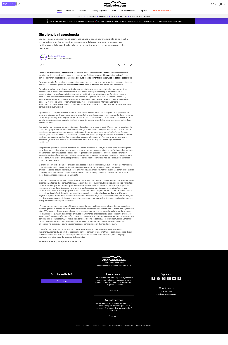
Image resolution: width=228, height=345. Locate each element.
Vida (114, 10)
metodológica (61, 78)
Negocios (123, 16)
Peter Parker (103, 16)
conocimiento (67, 72)
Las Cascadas (91, 16)
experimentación (95, 78)
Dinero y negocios (99, 10)
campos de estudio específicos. (118, 78)
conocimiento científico (115, 75)
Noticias (70, 10)
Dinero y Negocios (143, 325)
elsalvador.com (126, 21)
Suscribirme (62, 281)
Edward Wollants (58, 56)
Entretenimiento (128, 10)
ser (93, 85)
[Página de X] (158, 279)
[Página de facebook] (153, 279)
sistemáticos (104, 72)
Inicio (59, 10)
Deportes (144, 10)
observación (81, 78)
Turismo (82, 10)
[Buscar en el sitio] (18, 4)
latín (51, 72)
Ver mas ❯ (113, 290)
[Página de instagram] (164, 279)
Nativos (114, 16)
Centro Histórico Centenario (140, 16)
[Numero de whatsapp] (169, 279)
